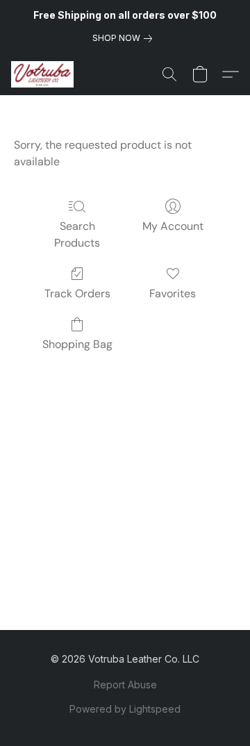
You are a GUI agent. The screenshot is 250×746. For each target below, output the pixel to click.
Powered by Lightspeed (125, 709)
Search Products (77, 234)
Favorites (172, 293)
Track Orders (77, 293)
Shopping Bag (77, 344)
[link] (125, 38)
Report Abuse (125, 684)
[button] (44, 74)
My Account (172, 226)
